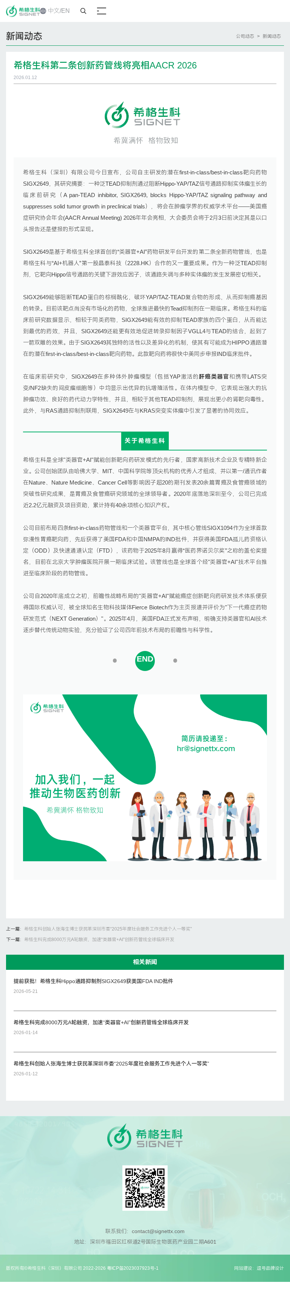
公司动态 (245, 36)
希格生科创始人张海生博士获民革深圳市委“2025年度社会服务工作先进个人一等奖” (108, 929)
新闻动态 (272, 36)
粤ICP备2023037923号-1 (133, 1268)
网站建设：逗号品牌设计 (259, 1268)
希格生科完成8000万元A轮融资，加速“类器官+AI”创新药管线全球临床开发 (99, 939)
